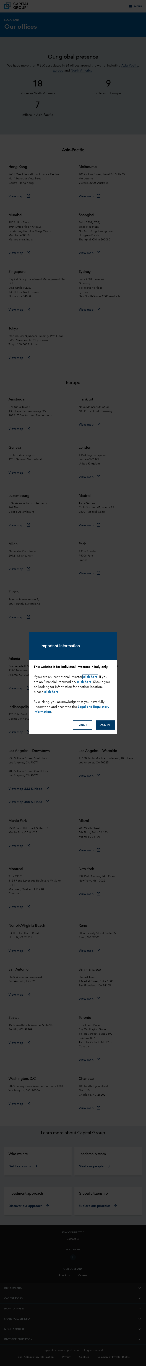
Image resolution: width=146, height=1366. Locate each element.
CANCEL (82, 725)
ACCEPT (105, 725)
